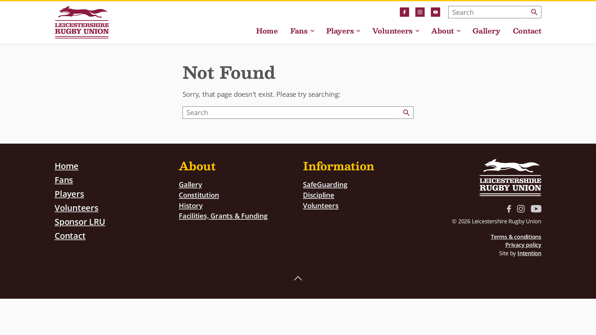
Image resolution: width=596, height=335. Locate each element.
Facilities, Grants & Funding (223, 216)
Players (340, 31)
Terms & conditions (516, 236)
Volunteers (392, 31)
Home (267, 31)
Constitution (199, 195)
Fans (299, 31)
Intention (529, 253)
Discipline (318, 195)
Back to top (298, 278)
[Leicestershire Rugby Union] (82, 22)
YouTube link (435, 12)
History (190, 205)
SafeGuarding (325, 184)
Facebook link (404, 12)
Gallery (486, 31)
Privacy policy (523, 244)
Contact (527, 31)
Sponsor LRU (80, 221)
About (442, 31)
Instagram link (420, 12)
